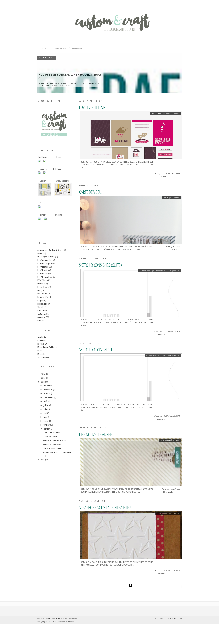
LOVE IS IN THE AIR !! (93, 108)
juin (45, 409)
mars (46, 421)
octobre (47, 393)
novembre (48, 389)
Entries (160, 618)
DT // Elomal (151, 355)
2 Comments (172, 249)
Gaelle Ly (41, 340)
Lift (38, 290)
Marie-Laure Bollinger (47, 347)
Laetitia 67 (42, 344)
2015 (43, 377)
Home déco (42, 287)
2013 (43, 459)
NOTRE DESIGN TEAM (59, 48)
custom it (41, 314)
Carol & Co (41, 337)
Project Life (42, 303)
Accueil (44, 48)
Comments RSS (171, 618)
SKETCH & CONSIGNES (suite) (100, 265)
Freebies (175, 113)
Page (170, 271)
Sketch (176, 271)
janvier (47, 429)
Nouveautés (42, 297)
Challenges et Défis (46, 256)
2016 (43, 374)
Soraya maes (43, 357)
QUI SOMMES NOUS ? (78, 48)
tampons (41, 317)
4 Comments (160, 419)
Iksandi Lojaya (51, 622)
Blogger (71, 622)
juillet (46, 405)
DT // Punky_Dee (44, 277)
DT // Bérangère (160, 271)
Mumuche (41, 354)
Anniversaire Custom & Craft (49, 250)
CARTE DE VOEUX (91, 192)
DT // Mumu (42, 273)
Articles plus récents (81, 586)
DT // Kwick (174, 198)
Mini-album (174, 513)
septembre (49, 397)
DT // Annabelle (164, 113)
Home (154, 618)
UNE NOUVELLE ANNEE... (97, 435)
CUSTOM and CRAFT (52, 618)
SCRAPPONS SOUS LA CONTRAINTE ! (105, 508)
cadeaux (41, 310)
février (47, 425)
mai (45, 413)
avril (46, 417)
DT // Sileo (42, 280)
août (46, 401)
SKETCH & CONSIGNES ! (95, 350)
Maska (40, 350)
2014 (43, 381)
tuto (39, 320)
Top (180, 618)
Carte (153, 113)
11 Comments (161, 176)
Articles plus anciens (179, 586)
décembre (48, 385)
